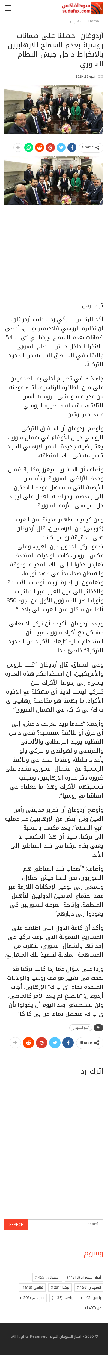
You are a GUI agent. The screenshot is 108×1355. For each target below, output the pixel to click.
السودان (89, 1287)
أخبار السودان (80, 1027)
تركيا (60, 1287)
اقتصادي (47, 1277)
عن (93, 1308)
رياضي (63, 1297)
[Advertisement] (59, 260)
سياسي (32, 1297)
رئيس (91, 1297)
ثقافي (32, 1287)
